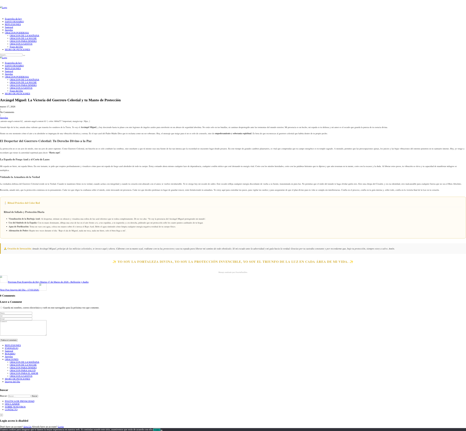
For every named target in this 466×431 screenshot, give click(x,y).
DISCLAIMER (12, 404)
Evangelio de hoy (13, 18)
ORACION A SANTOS (21, 44)
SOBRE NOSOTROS (15, 406)
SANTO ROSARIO (14, 21)
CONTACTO (11, 409)
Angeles (9, 30)
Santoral (9, 27)
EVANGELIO (11, 348)
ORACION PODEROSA (17, 32)
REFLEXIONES (13, 24)
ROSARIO (10, 353)
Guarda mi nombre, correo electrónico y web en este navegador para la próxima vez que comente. (51, 307)
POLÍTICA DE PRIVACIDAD (19, 401)
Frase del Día (16, 46)
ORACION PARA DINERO (23, 41)
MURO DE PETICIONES (17, 49)
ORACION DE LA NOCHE (23, 38)
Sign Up (27, 426)
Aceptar (157, 430)
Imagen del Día (12, 381)
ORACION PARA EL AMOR (24, 373)
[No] (161, 430)
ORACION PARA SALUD (23, 370)
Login (61, 426)
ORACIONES (11, 359)
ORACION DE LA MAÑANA (24, 35)
